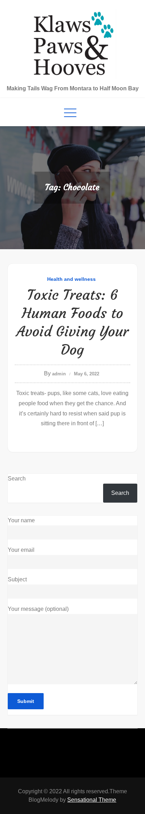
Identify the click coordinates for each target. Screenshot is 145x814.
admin (59, 373)
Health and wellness (71, 279)
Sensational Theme (91, 800)
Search (17, 479)
